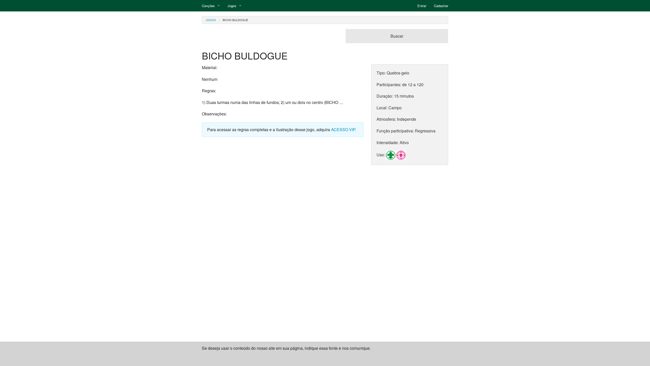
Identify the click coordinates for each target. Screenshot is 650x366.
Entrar (421, 5)
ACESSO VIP (343, 129)
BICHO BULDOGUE (235, 20)
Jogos (232, 5)
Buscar (397, 36)
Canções (208, 5)
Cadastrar (441, 5)
